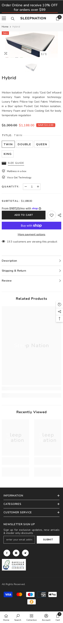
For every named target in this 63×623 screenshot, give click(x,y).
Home (5, 26)
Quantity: (10, 186)
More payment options (31, 234)
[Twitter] (25, 553)
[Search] (13, 19)
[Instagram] (16, 553)
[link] (31, 388)
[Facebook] (7, 553)
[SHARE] (58, 215)
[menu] (4, 18)
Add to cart (23, 215)
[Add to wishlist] (51, 215)
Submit (48, 539)
